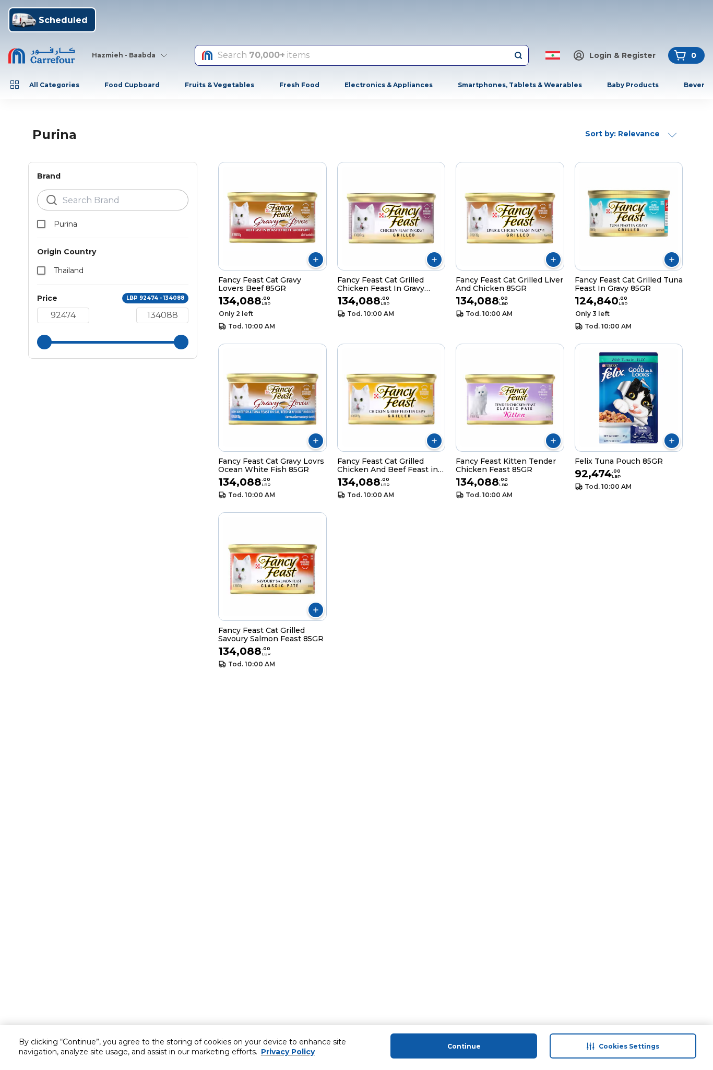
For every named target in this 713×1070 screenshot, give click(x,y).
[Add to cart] (315, 259)
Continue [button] (464, 1046)
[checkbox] (41, 224)
